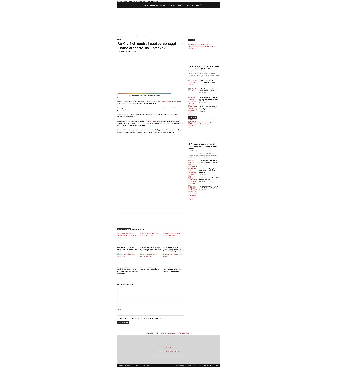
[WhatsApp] (131, 220)
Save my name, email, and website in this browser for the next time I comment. (141, 318)
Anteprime (171, 5)
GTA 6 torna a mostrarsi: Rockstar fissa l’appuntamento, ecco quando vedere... (202, 146)
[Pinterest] (207, 1)
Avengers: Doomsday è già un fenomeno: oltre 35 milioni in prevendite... (207, 170)
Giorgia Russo (191, 70)
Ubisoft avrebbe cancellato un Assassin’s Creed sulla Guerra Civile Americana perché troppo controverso (173, 249)
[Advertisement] (168, 21)
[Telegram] (209, 1)
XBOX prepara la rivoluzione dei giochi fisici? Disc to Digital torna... (203, 67)
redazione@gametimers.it (171, 351)
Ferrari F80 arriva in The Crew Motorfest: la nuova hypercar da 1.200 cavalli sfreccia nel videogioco (173, 269)
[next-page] (121, 277)
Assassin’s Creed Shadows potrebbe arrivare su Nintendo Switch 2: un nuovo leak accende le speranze (150, 249)
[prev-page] (118, 277)
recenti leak (153, 121)
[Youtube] (218, 1)
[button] (218, 5)
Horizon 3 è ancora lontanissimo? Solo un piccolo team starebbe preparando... (208, 108)
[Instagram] (201, 1)
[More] (147, 220)
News (146, 5)
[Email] (139, 220)
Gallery (180, 5)
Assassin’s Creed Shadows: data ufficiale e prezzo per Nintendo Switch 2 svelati (127, 249)
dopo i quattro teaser (164, 101)
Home (118, 37)
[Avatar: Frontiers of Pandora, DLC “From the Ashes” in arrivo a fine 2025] (150, 260)
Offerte (163, 5)
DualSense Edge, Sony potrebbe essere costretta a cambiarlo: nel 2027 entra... (208, 99)
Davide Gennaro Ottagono (125, 51)
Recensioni (154, 5)
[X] (215, 1)
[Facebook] (198, 1)
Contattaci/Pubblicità (122, 1)
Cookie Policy (132, 1)
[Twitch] (212, 1)
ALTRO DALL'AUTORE (138, 229)
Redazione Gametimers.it (152, 1)
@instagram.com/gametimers (177, 333)
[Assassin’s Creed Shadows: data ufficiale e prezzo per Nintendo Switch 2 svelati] (127, 239)
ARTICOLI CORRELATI (124, 229)
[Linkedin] (204, 1)
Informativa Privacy (140, 1)
